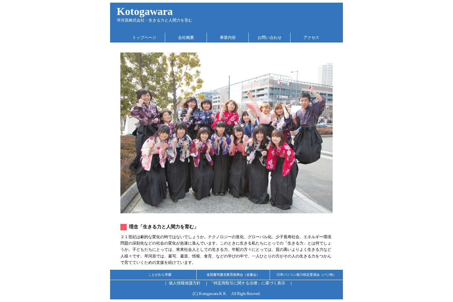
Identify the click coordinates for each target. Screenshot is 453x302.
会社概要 (186, 37)
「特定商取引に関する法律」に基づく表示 (247, 283)
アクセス (311, 37)
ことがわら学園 (159, 274)
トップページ (144, 37)
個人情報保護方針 (185, 283)
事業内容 (228, 37)
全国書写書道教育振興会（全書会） (233, 274)
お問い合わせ (270, 37)
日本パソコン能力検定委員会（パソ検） (306, 274)
